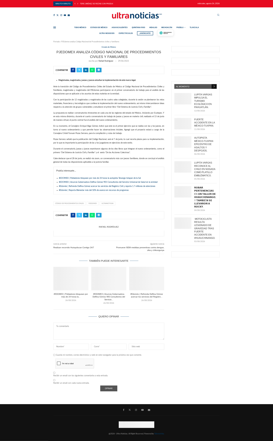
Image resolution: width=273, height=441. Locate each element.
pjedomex (93, 203)
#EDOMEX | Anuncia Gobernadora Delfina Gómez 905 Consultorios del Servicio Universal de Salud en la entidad (108, 182)
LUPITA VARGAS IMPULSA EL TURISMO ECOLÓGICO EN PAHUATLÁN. (203, 101)
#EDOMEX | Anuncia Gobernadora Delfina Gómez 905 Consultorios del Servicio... (109, 297)
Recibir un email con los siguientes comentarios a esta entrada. (80, 376)
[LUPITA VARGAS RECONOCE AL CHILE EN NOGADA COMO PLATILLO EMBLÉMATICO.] (182, 167)
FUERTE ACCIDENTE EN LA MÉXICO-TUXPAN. (204, 122)
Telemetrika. (159, 434)
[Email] (69, 15)
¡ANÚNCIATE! (145, 33)
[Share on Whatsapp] (92, 70)
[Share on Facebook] (73, 70)
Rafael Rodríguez (106, 61)
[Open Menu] (54, 27)
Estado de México (98, 27)
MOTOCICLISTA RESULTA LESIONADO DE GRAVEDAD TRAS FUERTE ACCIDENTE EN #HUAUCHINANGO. (204, 228)
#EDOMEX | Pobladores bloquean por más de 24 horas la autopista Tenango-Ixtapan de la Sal (100, 178)
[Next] (78, 3)
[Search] (218, 15)
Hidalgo (153, 27)
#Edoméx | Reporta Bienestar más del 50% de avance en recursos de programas (94, 190)
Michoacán (166, 27)
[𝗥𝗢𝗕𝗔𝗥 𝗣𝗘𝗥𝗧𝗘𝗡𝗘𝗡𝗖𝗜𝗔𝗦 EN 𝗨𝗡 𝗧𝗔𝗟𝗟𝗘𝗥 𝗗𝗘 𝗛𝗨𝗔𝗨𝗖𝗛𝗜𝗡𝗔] (182, 192)
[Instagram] (61, 15)
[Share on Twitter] (79, 70)
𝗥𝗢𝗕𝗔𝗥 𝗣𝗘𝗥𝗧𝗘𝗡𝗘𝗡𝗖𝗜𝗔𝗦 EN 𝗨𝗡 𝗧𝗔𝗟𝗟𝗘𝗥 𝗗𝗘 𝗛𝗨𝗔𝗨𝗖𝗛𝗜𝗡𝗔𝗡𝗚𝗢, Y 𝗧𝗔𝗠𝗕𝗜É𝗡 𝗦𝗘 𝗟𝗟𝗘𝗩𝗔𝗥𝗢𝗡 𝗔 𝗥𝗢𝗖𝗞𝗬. (205, 197)
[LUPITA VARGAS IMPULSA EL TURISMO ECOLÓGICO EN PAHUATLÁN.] (182, 98)
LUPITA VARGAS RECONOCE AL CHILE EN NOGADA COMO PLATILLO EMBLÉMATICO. (204, 169)
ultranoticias (107, 203)
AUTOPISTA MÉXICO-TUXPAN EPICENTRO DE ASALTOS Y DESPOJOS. (203, 144)
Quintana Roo (138, 27)
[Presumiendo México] (165, 33)
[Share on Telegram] (99, 70)
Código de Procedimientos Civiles (69, 203)
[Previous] (75, 3)
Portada (56, 42)
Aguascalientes (120, 27)
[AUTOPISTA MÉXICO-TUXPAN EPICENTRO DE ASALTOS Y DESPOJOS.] (182, 142)
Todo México (80, 27)
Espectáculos (126, 33)
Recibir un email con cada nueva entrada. (71, 383)
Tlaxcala (194, 27)
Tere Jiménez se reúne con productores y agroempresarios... (110, 4)
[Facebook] (54, 15)
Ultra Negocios (106, 33)
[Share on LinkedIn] (85, 70)
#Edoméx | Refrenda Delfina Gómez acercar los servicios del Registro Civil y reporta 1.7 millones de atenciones (107, 186)
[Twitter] (57, 15)
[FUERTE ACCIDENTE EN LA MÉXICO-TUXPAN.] (182, 123)
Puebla (180, 27)
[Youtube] (65, 15)
